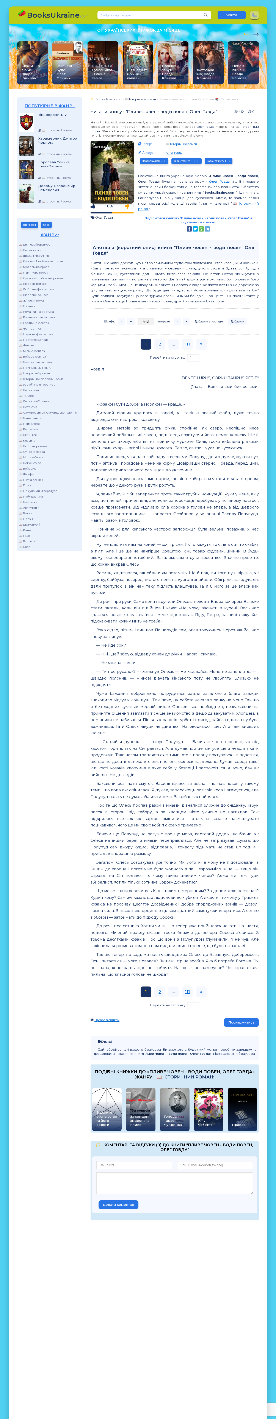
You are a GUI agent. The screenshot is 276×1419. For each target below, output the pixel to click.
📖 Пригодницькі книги (35, 367)
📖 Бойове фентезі (33, 356)
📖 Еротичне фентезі (34, 323)
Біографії (29, 224)
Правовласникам (106, 1020)
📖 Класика (27, 440)
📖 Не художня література (38, 491)
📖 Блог (24, 547)
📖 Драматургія (30, 524)
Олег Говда (205, 126)
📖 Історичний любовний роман (42, 379)
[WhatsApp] (201, 229)
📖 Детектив (28, 407)
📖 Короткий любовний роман (41, 261)
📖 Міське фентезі (32, 351)
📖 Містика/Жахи (31, 457)
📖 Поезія (26, 485)
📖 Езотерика (29, 429)
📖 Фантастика (30, 328)
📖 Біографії (27, 541)
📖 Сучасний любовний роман (41, 278)
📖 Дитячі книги (30, 250)
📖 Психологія (29, 423)
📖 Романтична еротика (36, 311)
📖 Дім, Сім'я (28, 435)
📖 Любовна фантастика (37, 289)
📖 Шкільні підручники (34, 255)
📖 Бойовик (27, 468)
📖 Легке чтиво (30, 463)
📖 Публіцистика (31, 496)
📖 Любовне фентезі (34, 295)
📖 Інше (24, 535)
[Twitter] (195, 229)
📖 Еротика (27, 306)
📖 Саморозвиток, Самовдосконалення (48, 412)
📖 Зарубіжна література (37, 384)
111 (187, 344)
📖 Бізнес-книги (30, 418)
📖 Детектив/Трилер (34, 401)
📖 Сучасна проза (32, 451)
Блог (46, 224)
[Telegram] (207, 229)
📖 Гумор (25, 513)
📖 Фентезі (27, 345)
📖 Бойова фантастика (35, 362)
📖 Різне (25, 530)
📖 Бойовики (28, 502)
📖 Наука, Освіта (31, 479)
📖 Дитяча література (34, 244)
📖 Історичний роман (34, 373)
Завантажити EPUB (186, 161)
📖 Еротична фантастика (37, 317)
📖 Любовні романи (33, 283)
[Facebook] (189, 229)
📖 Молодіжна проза (34, 267)
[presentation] (246, 33)
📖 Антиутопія (29, 507)
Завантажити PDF (154, 161)
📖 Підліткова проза (33, 272)
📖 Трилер (26, 395)
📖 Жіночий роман (32, 300)
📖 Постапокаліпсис (34, 339)
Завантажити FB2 (218, 161)
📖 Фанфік (26, 474)
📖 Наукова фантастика (36, 334)
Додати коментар (118, 1205)
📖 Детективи (29, 390)
